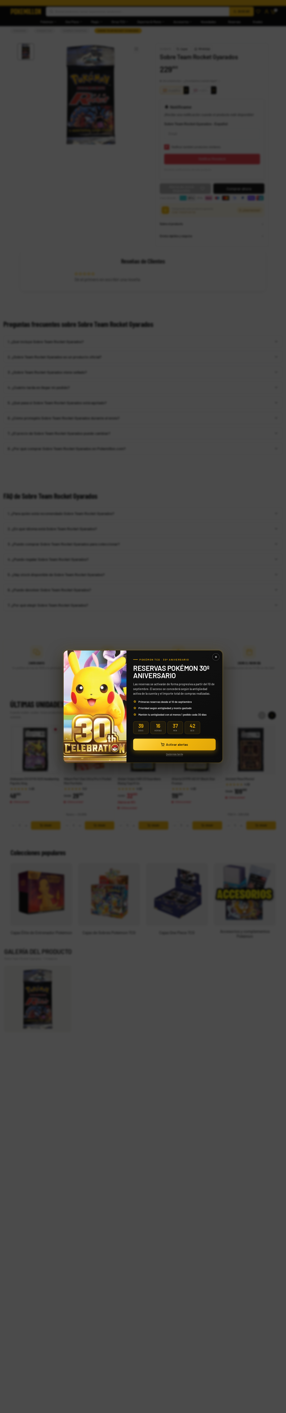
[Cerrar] (215, 657)
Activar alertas (177, 744)
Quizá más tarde (174, 754)
